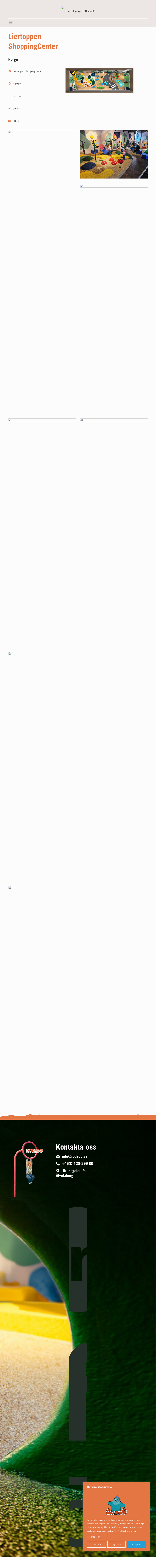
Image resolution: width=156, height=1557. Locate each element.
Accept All (136, 1544)
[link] (99, 80)
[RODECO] (78, 9)
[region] (116, 1516)
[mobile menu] (10, 22)
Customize (96, 1544)
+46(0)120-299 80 (77, 1163)
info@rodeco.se (74, 1156)
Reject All (116, 1544)
